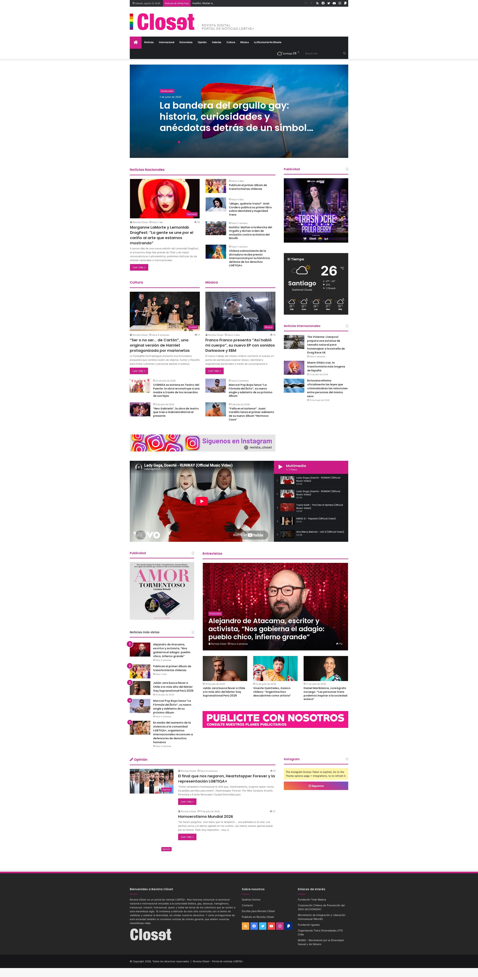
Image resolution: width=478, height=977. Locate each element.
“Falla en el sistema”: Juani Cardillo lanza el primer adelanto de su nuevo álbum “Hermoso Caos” (251, 414)
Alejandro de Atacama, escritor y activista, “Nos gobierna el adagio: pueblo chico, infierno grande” (171, 650)
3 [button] (167, 142)
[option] (239, 111)
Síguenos (317, 785)
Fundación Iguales (309, 924)
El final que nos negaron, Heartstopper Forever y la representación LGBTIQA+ (226, 778)
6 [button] (176, 142)
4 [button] (170, 142)
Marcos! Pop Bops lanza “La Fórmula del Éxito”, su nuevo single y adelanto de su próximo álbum (250, 390)
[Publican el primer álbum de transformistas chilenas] (216, 186)
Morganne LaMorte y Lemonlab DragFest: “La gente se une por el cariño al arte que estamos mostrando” (161, 235)
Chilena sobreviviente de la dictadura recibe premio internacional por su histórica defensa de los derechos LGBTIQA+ (249, 258)
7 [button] (179, 142)
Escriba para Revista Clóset (258, 911)
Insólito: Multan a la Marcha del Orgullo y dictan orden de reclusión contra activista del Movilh (250, 232)
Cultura (230, 42)
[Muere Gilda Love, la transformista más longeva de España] (294, 368)
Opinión (202, 42)
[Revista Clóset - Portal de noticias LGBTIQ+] (192, 21)
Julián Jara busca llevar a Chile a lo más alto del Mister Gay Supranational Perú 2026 (224, 691)
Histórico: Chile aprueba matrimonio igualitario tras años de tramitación (237, 116)
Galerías (216, 42)
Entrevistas (186, 42)
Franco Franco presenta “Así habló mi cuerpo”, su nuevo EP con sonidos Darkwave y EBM (240, 345)
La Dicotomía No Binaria (267, 42)
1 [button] (161, 142)
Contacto (247, 905)
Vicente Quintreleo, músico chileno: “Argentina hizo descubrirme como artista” (272, 691)
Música (244, 42)
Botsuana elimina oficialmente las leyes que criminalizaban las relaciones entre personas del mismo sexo (327, 388)
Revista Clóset (140, 222)
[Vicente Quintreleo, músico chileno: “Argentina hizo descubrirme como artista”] (275, 668)
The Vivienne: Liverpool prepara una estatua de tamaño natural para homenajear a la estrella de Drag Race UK (326, 344)
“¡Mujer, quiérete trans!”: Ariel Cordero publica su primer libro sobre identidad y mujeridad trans (250, 209)
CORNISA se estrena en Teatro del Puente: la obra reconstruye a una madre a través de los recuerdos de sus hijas (176, 390)
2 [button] (164, 142)
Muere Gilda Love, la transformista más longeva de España (326, 366)
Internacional (166, 42)
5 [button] (173, 142)
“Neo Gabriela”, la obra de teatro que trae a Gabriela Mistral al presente (176, 412)
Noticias (149, 42)
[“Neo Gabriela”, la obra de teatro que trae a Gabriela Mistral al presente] (140, 409)
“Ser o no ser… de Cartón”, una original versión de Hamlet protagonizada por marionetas (160, 345)
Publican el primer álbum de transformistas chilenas (248, 187)
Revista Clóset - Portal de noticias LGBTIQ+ (218, 961)
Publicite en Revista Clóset (258, 916)
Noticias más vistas (144, 632)
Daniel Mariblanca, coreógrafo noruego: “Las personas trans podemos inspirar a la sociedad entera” (325, 693)
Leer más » (139, 267)
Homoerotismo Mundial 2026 (205, 816)
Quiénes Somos (251, 899)
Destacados (167, 91)
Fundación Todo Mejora (312, 899)
